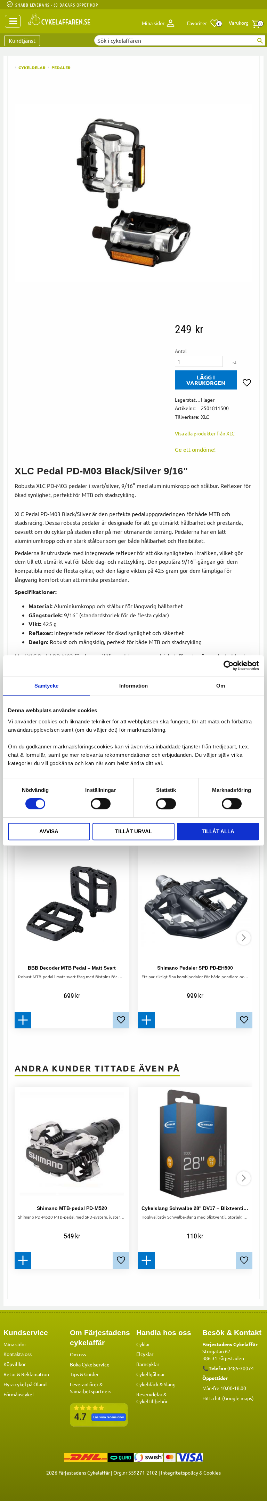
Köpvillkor (14, 1364)
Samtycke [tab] (46, 686)
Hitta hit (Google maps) (228, 1398)
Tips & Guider (84, 1374)
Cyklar (143, 1344)
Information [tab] (133, 686)
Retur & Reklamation (26, 1374)
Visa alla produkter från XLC (205, 433)
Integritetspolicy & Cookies (191, 1472)
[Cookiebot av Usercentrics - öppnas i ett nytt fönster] (228, 665)
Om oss (78, 1354)
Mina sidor (14, 1344)
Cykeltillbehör (152, 1401)
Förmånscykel (18, 1394)
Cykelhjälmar (150, 1374)
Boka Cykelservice (90, 1364)
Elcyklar (144, 1354)
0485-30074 (240, 1368)
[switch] (101, 803)
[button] (203, 23)
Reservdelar (149, 1394)
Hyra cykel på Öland (25, 1384)
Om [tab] (220, 686)
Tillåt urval (133, 831)
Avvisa (48, 831)
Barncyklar (147, 1364)
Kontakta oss (17, 1354)
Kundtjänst (22, 40)
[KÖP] (206, 380)
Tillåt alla (218, 831)
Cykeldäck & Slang (156, 1384)
